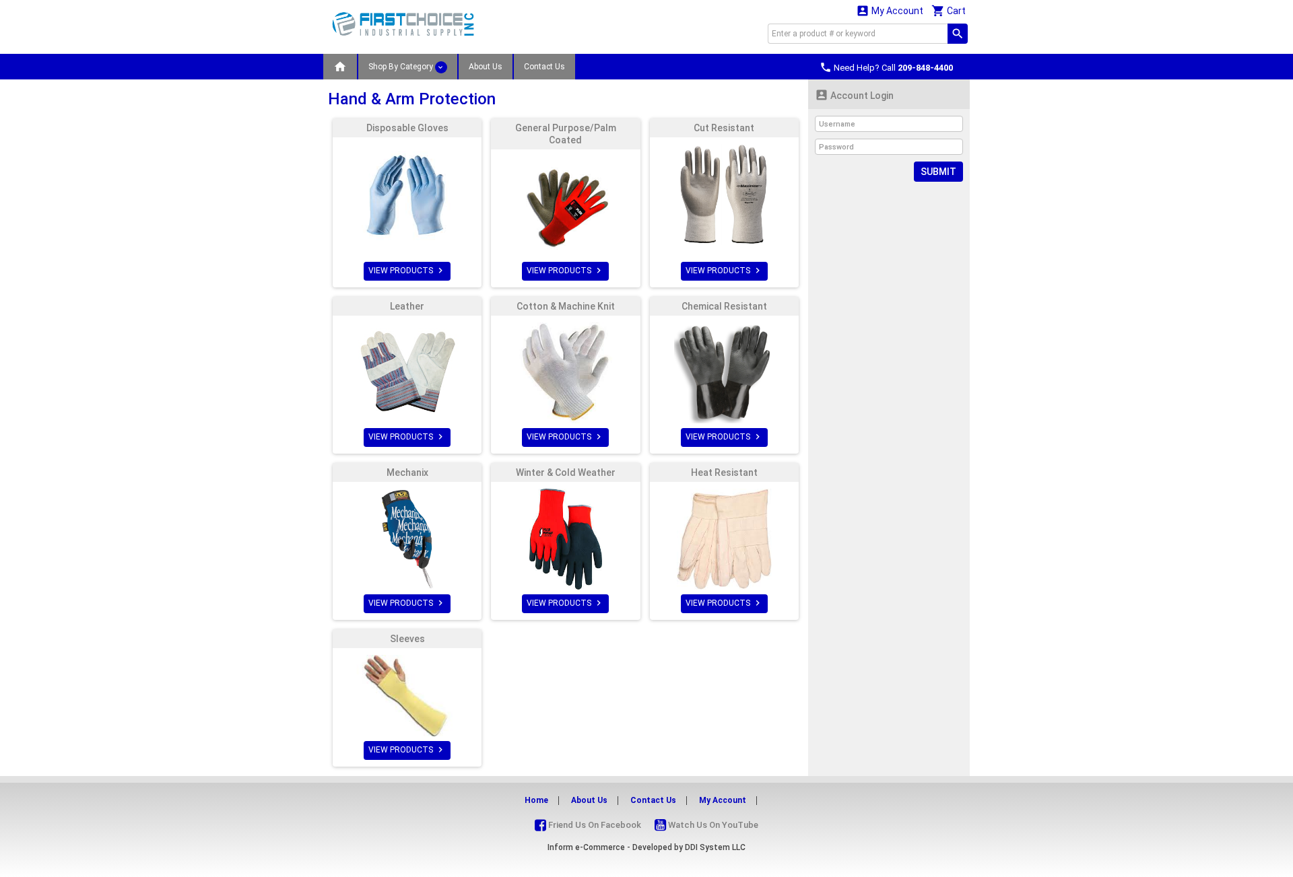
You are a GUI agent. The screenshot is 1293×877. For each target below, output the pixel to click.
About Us (485, 66)
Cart (948, 10)
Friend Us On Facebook (593, 825)
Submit (938, 171)
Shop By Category (401, 66)
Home (536, 800)
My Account (889, 10)
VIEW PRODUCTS (407, 270)
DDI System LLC (715, 847)
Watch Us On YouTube (712, 825)
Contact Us (544, 66)
